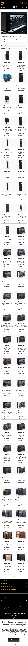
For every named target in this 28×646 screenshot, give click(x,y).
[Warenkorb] (26, 7)
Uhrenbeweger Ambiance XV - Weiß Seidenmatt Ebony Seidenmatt (21, 414)
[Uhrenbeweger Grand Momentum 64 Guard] (20, 77)
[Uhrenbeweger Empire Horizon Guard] (7, 55)
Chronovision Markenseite (8, 608)
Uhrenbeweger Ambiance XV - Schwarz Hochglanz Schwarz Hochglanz (7, 392)
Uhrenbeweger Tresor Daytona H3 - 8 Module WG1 (7, 523)
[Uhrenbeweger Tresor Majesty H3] (20, 556)
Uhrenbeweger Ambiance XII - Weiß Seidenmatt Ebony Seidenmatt (21, 479)
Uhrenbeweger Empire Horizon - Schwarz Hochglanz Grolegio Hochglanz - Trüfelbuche (21, 65)
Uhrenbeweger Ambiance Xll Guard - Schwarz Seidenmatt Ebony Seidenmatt (7, 348)
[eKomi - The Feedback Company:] (14, 7)
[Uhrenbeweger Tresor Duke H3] (20, 535)
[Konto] (22, 7)
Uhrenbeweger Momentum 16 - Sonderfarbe (7, 238)
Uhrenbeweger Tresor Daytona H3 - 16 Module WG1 (21, 523)
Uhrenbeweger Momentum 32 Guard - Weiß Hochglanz (7, 151)
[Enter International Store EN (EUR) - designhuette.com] (20, 2)
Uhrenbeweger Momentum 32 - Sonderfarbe (20, 195)
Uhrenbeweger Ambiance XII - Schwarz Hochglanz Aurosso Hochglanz (7, 501)
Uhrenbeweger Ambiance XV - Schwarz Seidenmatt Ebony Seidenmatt (7, 414)
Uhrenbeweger (12, 606)
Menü (4, 7)
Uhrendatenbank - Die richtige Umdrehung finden (14, 611)
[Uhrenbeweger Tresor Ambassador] (7, 77)
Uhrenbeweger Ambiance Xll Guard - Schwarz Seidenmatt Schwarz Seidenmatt (21, 305)
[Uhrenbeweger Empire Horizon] (20, 55)
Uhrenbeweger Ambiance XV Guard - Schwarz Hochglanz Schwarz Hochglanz (7, 261)
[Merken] (19, 7)
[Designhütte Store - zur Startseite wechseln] (7, 3)
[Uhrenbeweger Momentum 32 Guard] (20, 121)
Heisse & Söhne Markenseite (18, 608)
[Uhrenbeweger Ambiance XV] (20, 360)
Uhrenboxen (22, 606)
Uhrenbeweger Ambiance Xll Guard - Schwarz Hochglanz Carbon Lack (21, 327)
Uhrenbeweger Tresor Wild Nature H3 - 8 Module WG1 (7, 543)
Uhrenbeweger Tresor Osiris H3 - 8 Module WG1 (21, 500)
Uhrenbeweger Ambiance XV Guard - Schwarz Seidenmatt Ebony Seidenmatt (7, 283)
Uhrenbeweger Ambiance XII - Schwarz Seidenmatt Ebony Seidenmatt (7, 479)
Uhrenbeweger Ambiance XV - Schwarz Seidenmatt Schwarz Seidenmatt (21, 370)
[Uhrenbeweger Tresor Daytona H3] (7, 513)
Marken (14, 607)
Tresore (17, 606)
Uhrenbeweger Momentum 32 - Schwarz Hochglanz (20, 173)
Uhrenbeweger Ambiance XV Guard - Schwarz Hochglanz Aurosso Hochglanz (7, 305)
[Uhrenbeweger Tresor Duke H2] (7, 556)
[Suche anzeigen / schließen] (16, 7)
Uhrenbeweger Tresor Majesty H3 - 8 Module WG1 (21, 565)
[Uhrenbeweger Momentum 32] (20, 164)
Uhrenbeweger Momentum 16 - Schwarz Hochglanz (7, 217)
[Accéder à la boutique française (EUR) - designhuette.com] (22, 2)
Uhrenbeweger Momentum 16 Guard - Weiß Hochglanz (7, 173)
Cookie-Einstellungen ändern (14, 644)
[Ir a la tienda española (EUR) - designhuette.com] (24, 2)
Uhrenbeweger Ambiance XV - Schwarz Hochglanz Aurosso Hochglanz (7, 435)
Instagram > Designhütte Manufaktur (19, 610)
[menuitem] (3, 7)
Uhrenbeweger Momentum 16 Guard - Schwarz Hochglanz (20, 152)
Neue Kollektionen (6, 606)
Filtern (4, 45)
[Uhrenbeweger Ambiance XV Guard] (20, 230)
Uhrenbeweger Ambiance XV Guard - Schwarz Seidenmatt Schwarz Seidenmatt (21, 239)
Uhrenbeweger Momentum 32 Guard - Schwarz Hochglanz (20, 130)
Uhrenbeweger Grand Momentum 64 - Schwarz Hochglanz (21, 109)
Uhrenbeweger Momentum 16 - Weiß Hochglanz (20, 217)
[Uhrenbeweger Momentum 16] (7, 208)
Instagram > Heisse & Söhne (7, 610)
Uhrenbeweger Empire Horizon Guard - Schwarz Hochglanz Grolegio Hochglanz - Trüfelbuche (7, 65)
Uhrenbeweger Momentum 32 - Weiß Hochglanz (7, 195)
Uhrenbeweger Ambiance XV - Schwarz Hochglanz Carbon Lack (21, 392)
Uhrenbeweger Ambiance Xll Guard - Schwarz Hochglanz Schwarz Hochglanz (7, 327)
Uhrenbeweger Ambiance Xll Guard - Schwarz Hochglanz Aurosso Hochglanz (7, 370)
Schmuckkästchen (8, 607)
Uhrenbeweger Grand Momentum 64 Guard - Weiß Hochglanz (7, 109)
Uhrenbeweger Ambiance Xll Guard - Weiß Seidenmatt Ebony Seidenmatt (21, 348)
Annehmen (14, 640)
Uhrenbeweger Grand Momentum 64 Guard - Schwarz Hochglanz (21, 87)
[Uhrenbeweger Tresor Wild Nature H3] (7, 535)
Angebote (21, 607)
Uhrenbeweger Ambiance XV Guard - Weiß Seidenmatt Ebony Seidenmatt (21, 283)
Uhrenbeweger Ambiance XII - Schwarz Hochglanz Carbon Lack (21, 457)
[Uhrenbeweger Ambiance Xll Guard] (20, 295)
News (17, 607)
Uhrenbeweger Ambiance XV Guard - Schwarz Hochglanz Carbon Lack (21, 261)
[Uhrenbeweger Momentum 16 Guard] (20, 143)
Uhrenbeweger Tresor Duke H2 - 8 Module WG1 (7, 565)
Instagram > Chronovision (20, 609)
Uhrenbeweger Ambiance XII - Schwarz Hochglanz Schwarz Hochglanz (7, 457)
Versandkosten (20, 603)
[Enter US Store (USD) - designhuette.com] (26, 2)
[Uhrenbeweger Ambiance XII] (20, 426)
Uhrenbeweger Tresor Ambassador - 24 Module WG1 (7, 87)
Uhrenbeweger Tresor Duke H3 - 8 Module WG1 (21, 543)
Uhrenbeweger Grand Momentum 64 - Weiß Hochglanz (7, 130)
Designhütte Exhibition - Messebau (8, 609)
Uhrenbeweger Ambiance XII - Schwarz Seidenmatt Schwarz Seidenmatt (21, 435)
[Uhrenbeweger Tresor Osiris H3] (20, 491)
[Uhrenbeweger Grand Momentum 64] (20, 99)
